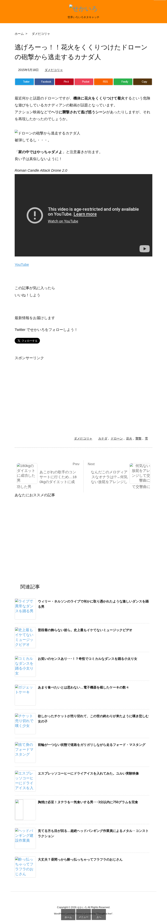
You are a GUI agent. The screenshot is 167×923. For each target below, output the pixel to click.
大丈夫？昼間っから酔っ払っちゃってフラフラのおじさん (80, 859)
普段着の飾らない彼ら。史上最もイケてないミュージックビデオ (85, 630)
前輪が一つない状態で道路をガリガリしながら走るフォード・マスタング (91, 744)
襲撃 (138, 438)
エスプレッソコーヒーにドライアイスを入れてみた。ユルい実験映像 (88, 773)
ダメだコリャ (41, 33)
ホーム (19, 33)
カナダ (102, 438)
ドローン (117, 438)
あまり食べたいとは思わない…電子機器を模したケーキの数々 (83, 687)
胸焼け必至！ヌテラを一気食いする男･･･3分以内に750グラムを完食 (88, 802)
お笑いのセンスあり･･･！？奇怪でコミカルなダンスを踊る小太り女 (87, 658)
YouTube (22, 265)
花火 (129, 438)
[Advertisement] (49, 389)
